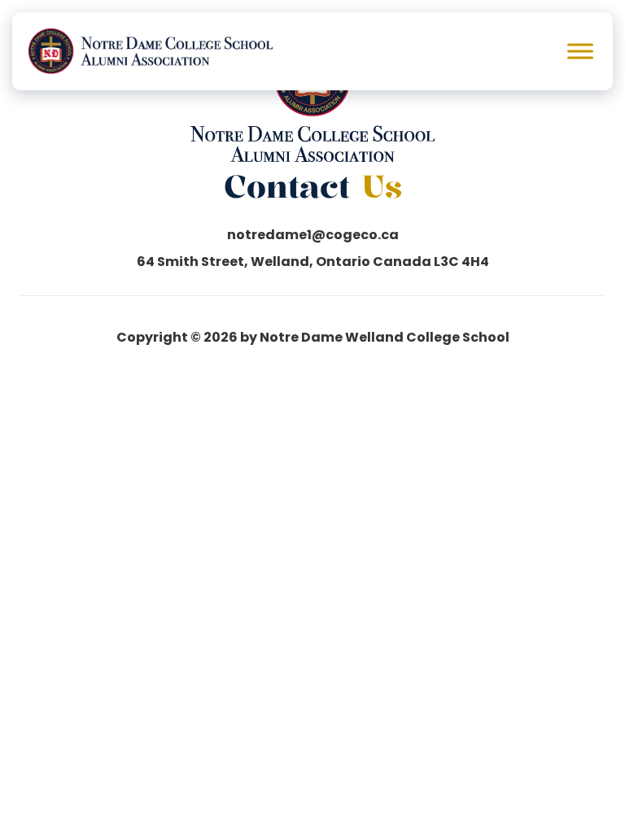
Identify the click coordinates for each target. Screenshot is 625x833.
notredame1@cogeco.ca (313, 235)
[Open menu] (580, 51)
